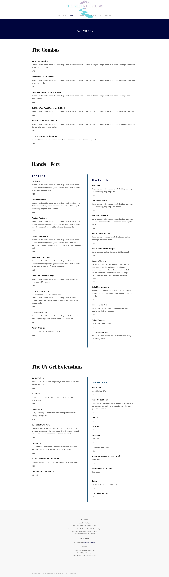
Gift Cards (107, 16)
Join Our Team (95, 16)
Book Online (62, 16)
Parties (83, 16)
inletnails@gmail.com (89, 542)
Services (74, 16)
